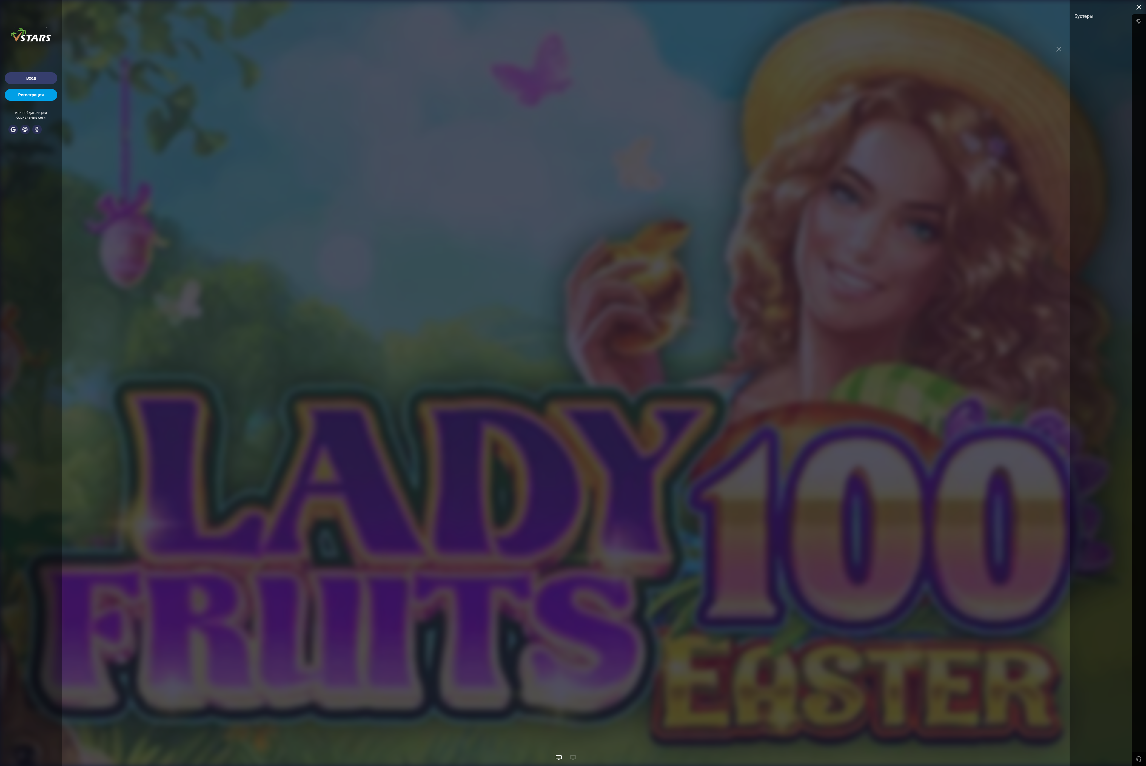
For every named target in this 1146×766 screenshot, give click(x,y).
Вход (31, 78)
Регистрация (31, 94)
